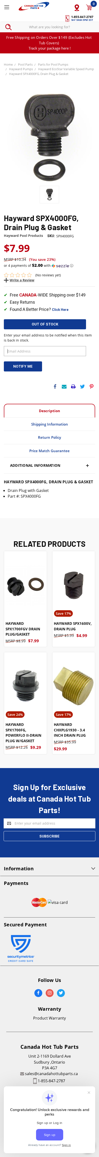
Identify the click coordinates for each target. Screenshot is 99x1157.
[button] (49, 265)
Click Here (60, 310)
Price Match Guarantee (49, 450)
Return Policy (49, 437)
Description (49, 410)
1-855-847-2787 (51, 1080)
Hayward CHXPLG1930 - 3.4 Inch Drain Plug (70, 730)
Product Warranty (49, 1018)
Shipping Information (49, 424)
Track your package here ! (50, 48)
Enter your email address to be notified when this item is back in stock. (48, 337)
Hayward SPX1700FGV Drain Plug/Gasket (23, 629)
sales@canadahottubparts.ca (51, 1073)
